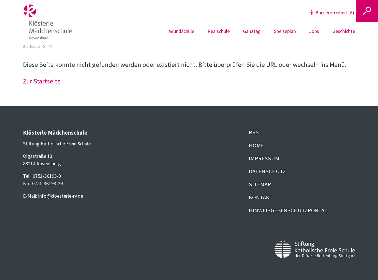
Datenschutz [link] (267, 171)
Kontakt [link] (261, 197)
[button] (332, 12)
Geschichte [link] (343, 31)
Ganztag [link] (252, 31)
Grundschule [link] (181, 31)
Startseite (31, 46)
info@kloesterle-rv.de (60, 196)
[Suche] (367, 11)
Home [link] (256, 145)
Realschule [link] (219, 31)
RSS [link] (254, 132)
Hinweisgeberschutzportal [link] (288, 210)
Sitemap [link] (260, 184)
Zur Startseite (42, 81)
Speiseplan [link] (285, 31)
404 (50, 46)
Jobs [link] (314, 31)
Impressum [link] (264, 158)
